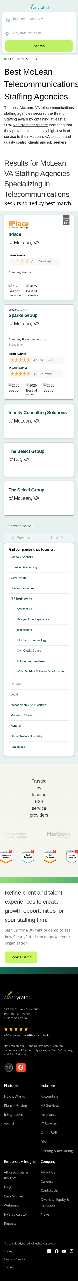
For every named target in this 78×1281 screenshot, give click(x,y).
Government (18, 577)
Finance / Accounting (24, 567)
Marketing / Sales (21, 715)
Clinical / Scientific (22, 556)
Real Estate (18, 746)
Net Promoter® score (30, 125)
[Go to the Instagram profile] (71, 1251)
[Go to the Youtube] (56, 1251)
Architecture (24, 608)
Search (39, 46)
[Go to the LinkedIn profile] (49, 1251)
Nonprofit (16, 725)
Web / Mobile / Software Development (40, 671)
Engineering (24, 629)
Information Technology (31, 640)
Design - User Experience (33, 619)
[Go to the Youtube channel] (64, 1251)
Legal (14, 694)
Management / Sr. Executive (28, 704)
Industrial (16, 684)
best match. (59, 203)
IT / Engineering (21, 598)
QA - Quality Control (29, 650)
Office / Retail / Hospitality (27, 736)
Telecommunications (31, 661)
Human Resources (22, 588)
